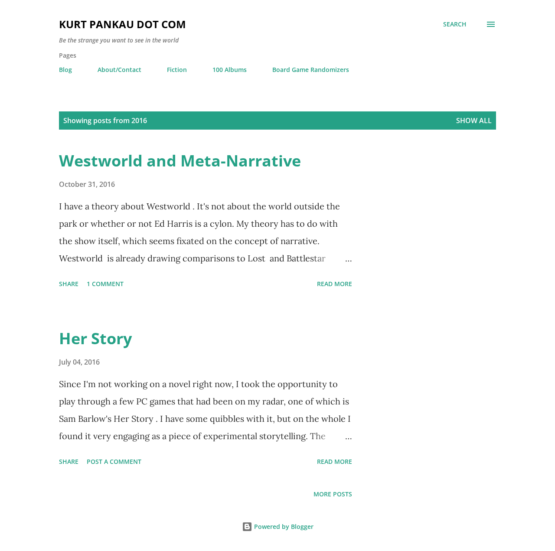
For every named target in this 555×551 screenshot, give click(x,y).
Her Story (95, 338)
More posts (332, 494)
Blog (65, 69)
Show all (474, 120)
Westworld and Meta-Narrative (180, 160)
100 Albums (229, 69)
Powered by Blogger (282, 526)
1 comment (105, 284)
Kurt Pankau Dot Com (122, 24)
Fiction (177, 69)
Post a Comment (114, 461)
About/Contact (119, 69)
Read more (334, 284)
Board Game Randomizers (310, 69)
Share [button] (68, 284)
